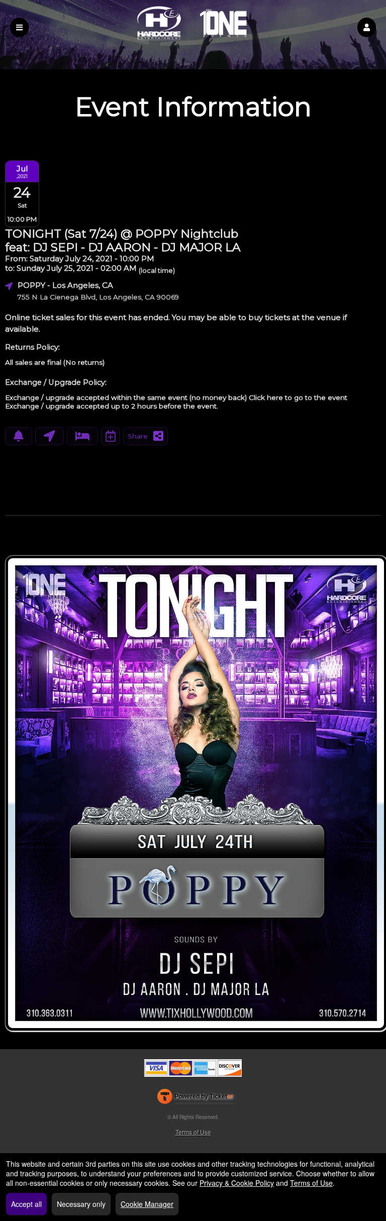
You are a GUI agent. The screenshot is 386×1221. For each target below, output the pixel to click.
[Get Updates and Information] (19, 436)
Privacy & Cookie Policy (237, 1183)
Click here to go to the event (298, 397)
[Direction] (49, 436)
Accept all (26, 1204)
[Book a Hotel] (82, 436)
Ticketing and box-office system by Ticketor (195, 1098)
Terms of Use (193, 1132)
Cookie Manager (147, 1204)
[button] (366, 27)
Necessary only (81, 1204)
